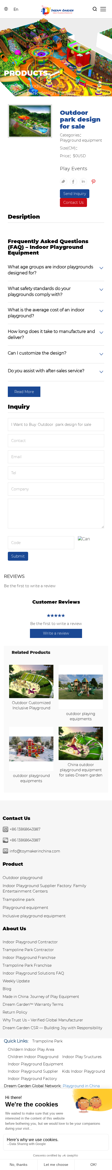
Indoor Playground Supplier (33, 1071)
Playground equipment (25, 907)
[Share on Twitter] (65, 179)
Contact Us (73, 202)
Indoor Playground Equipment (35, 1064)
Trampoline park (19, 899)
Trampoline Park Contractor (28, 949)
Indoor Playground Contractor (30, 942)
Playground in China (81, 1086)
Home (12, 86)
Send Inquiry (74, 193)
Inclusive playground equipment (34, 915)
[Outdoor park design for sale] (30, 121)
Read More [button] (24, 391)
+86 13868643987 (25, 829)
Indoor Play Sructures (82, 1056)
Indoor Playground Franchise (29, 957)
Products (38, 86)
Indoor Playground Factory (32, 1078)
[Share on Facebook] (75, 179)
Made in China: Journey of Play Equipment (41, 996)
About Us (14, 929)
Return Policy (15, 1012)
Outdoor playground (22, 877)
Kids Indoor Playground (83, 1071)
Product (13, 864)
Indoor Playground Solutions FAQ (33, 973)
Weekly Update (16, 981)
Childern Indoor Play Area (31, 1049)
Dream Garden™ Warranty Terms (33, 1004)
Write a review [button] (56, 633)
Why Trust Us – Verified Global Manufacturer (43, 1020)
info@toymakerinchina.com (35, 851)
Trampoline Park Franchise (27, 965)
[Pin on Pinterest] (93, 179)
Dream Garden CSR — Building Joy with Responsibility (52, 1028)
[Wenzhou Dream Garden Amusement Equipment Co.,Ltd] (57, 10)
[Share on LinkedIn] (85, 179)
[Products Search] (95, 9)
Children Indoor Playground (33, 1056)
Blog (7, 988)
